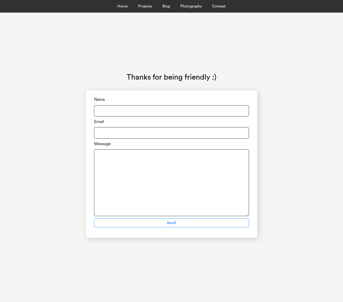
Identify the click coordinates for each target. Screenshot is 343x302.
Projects (145, 6)
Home (122, 6)
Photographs (191, 6)
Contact (219, 6)
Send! (171, 223)
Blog (166, 6)
